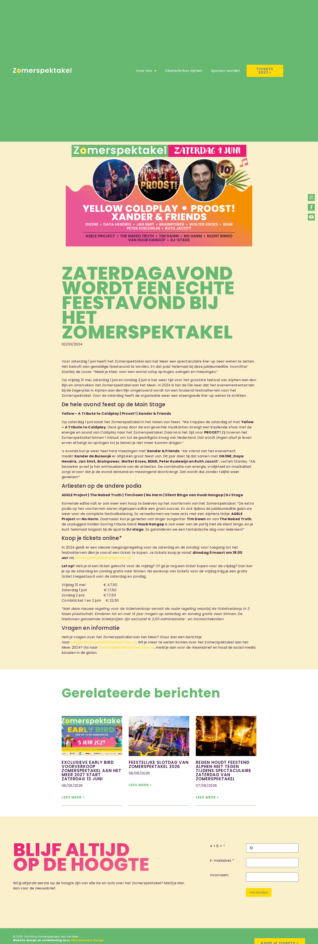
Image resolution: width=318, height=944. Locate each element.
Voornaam (219, 875)
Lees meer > (73, 797)
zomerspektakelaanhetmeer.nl (102, 557)
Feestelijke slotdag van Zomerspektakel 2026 (159, 764)
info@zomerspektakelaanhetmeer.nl (103, 642)
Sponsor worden (225, 70)
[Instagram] (311, 197)
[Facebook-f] (311, 207)
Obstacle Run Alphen (183, 70)
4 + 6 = (216, 846)
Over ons (144, 70)
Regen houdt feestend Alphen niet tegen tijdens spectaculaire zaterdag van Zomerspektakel (223, 770)
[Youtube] (311, 217)
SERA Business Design (87, 940)
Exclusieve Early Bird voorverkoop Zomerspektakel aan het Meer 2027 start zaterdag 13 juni (91, 770)
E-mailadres (220, 860)
